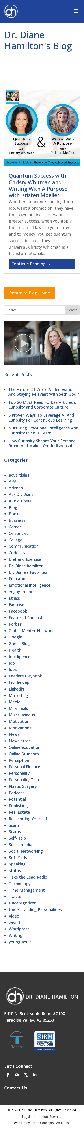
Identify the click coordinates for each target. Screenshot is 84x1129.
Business (17, 520)
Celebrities (18, 533)
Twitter (16, 896)
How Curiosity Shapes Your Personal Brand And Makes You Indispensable (42, 443)
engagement (21, 591)
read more (42, 264)
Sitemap (55, 1116)
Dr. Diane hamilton (26, 565)
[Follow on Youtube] (16, 1074)
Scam (14, 825)
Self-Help (17, 838)
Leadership (19, 682)
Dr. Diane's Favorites (28, 572)
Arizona (16, 488)
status (15, 870)
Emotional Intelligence (29, 585)
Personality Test (24, 779)
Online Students (24, 753)
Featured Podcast (26, 617)
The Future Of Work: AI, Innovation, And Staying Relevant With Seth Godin (44, 392)
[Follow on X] (25, 1074)
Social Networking (26, 851)
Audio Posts (20, 501)
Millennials (18, 708)
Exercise (16, 604)
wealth (15, 922)
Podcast (16, 792)
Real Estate (19, 812)
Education (18, 578)
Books (14, 513)
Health (15, 650)
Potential (17, 799)
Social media (20, 844)
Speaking (17, 864)
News (14, 734)
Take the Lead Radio (28, 877)
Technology (19, 883)
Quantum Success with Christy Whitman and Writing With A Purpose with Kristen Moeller (38, 185)
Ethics (14, 598)
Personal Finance (24, 766)
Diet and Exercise (25, 559)
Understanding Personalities (35, 909)
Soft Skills (18, 857)
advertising (19, 475)
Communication (24, 546)
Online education (24, 747)
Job (12, 663)
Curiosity (17, 552)
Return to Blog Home (29, 292)
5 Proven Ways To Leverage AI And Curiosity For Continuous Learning (41, 417)
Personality (19, 773)
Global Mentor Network (31, 630)
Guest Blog (19, 643)
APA (13, 481)
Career (15, 526)
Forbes (15, 624)
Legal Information (35, 1116)
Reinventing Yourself (28, 818)
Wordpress (19, 928)
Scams (15, 831)
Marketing (18, 695)
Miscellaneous (22, 715)
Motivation (19, 721)
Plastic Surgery (23, 786)
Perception (19, 760)
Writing (15, 935)
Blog (13, 507)
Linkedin (16, 689)
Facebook (18, 611)
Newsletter (19, 740)
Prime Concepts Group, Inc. (50, 1123)
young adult (20, 942)
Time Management (27, 890)
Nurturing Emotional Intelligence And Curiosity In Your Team (43, 430)
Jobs (13, 669)
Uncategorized (23, 903)
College (15, 540)
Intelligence (19, 656)
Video (14, 916)
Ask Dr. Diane (21, 494)
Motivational (20, 728)
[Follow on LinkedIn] (34, 1074)
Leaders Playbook (25, 676)
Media (14, 701)
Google (15, 637)
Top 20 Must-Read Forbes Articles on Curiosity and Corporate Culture (43, 405)
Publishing (18, 805)
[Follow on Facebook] (7, 1074)
